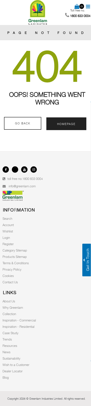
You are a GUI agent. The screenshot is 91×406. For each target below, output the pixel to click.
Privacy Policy (12, 269)
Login (6, 237)
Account (8, 225)
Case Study (10, 333)
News (6, 352)
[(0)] (76, 6)
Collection (9, 314)
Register (8, 244)
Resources (10, 346)
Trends (7, 339)
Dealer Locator (13, 371)
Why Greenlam (13, 307)
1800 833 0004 (32, 179)
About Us (9, 301)
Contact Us (10, 282)
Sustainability (11, 358)
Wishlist (8, 231)
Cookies (8, 276)
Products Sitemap (15, 257)
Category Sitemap (15, 250)
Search (7, 218)
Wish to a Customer (16, 365)
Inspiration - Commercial (19, 320)
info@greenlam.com (22, 186)
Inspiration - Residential (18, 326)
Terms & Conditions (16, 263)
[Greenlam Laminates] (38, 12)
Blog (6, 377)
